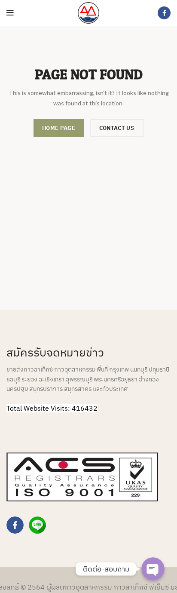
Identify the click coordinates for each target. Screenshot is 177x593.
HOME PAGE (58, 128)
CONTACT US (116, 128)
